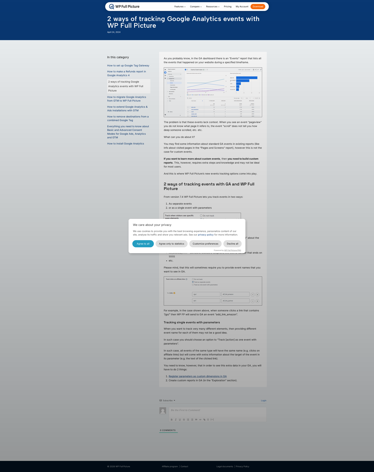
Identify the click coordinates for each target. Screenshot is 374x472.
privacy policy (206, 234)
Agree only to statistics (171, 243)
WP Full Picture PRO (232, 250)
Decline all (232, 243)
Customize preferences (205, 243)
